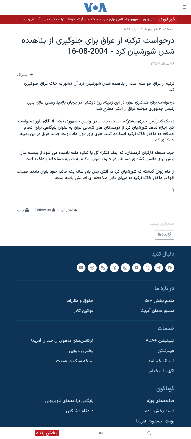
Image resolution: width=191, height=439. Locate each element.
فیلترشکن (166, 351)
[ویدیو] (101, 433)
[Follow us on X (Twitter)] (147, 267)
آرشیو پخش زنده (159, 411)
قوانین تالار (83, 311)
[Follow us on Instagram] (125, 267)
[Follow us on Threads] (114, 267)
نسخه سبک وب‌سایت (74, 361)
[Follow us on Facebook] (169, 267)
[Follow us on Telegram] (158, 267)
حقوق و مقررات (79, 301)
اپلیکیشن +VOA (160, 341)
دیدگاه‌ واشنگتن (79, 411)
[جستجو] (149, 433)
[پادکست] (92, 267)
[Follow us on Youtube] (136, 267)
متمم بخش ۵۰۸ (159, 301)
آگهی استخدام (161, 371)
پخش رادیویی (81, 351)
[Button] (25, 74)
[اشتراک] (81, 267)
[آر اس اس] (103, 267)
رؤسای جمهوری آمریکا (155, 421)
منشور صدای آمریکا (157, 311)
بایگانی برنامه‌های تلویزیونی (69, 401)
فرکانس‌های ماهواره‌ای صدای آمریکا (62, 341)
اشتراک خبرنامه (161, 361)
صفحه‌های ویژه (160, 401)
